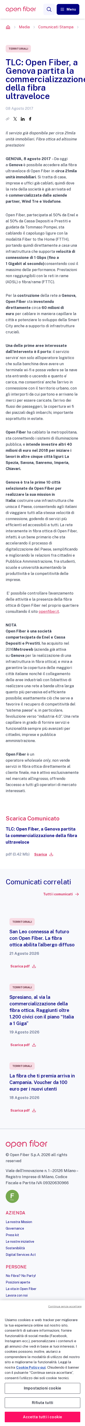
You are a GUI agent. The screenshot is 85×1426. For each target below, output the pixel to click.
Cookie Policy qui (31, 1367)
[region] (42, 1363)
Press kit (12, 1235)
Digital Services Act (21, 1255)
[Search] (49, 9)
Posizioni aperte (18, 1282)
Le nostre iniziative (20, 1241)
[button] (68, 9)
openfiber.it (49, 611)
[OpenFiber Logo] (21, 9)
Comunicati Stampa (55, 27)
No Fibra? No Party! (21, 1276)
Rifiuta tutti (42, 1402)
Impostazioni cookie (42, 1388)
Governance (15, 1228)
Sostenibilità (15, 1248)
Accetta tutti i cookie (42, 1417)
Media (24, 27)
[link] (43, 854)
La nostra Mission (19, 1222)
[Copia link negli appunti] (7, 119)
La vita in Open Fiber (21, 1289)
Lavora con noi (17, 1295)
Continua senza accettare (64, 1306)
